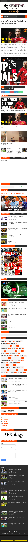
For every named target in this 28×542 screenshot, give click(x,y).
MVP (15, 355)
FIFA (2, 350)
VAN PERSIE (11, 88)
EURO (14, 346)
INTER (19, 350)
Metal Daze (4, 421)
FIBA (20, 348)
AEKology (4, 417)
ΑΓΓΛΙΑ (6, 87)
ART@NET (10, 341)
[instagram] (26, 1)
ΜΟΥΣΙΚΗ (21, 369)
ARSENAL (3, 341)
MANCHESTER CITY (13, 353)
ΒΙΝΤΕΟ (10, 87)
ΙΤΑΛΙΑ (11, 365)
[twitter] (22, 1)
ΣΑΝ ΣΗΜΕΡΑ (20, 372)
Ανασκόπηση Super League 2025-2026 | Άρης (17, 502)
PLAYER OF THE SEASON (5, 360)
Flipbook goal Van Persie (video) (7, 143)
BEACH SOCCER (4, 343)
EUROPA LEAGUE (4, 348)
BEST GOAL (13, 343)
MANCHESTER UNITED (21, 87)
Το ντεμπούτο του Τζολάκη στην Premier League (17, 228)
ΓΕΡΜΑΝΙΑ (3, 365)
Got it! (14, 540)
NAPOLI (21, 355)
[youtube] (24, 1)
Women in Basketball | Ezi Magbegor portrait (17, 384)
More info (2, 538)
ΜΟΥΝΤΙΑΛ (13, 369)
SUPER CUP (3, 362)
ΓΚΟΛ (14, 87)
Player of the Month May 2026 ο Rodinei (16, 325)
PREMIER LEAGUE (4, 88)
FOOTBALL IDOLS (11, 350)
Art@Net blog (5, 423)
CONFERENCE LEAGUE (5, 346)
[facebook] (20, 1)
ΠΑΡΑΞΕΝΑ (12, 372)
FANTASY (13, 348)
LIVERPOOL (3, 353)
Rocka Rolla (4, 425)
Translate (24, 186)
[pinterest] (25, 1)
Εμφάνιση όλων (25, 426)
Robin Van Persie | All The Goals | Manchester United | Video (14, 110)
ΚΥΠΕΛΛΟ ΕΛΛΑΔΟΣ (16, 367)
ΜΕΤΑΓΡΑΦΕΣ (3, 369)
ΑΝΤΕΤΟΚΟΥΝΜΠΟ (13, 362)
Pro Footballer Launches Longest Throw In (16, 523)
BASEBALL (18, 341)
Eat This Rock (5, 419)
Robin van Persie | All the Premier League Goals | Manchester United (14, 127)
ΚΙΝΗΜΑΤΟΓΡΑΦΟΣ (4, 367)
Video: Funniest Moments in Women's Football (17, 401)
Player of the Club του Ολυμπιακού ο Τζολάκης (17, 308)
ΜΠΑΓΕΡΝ (3, 372)
